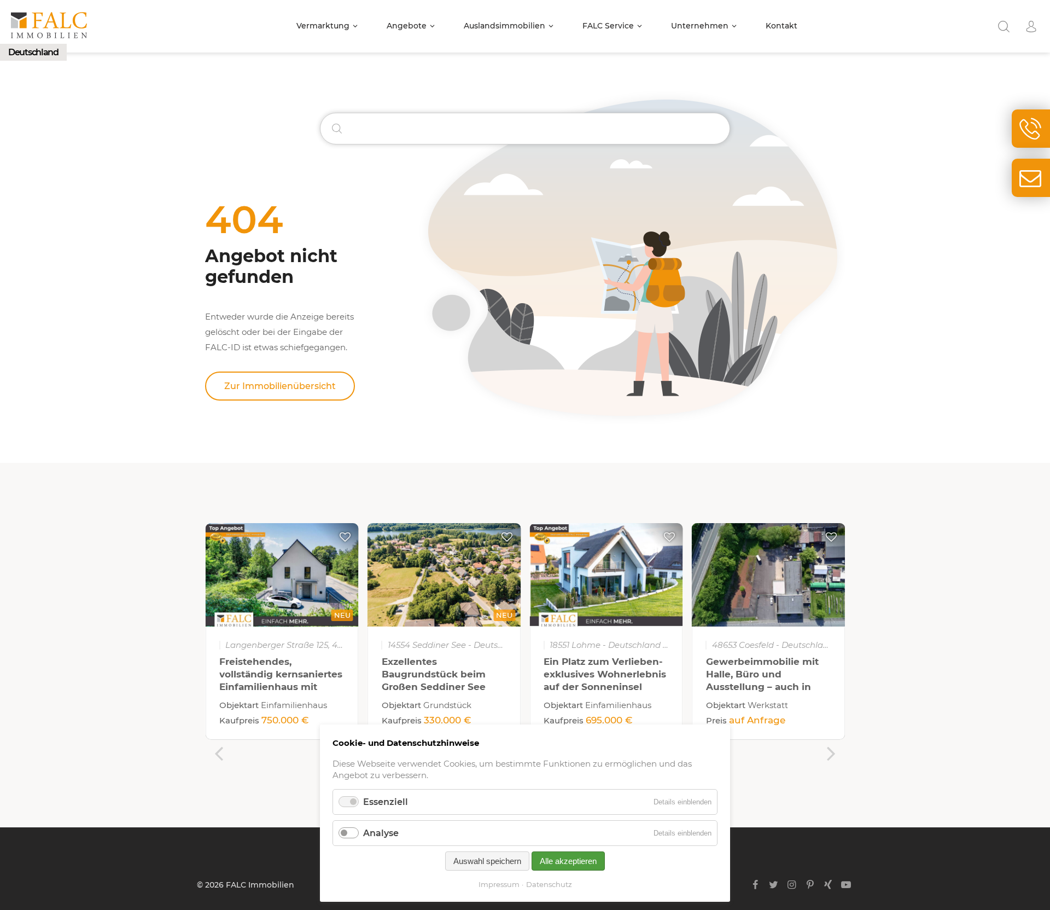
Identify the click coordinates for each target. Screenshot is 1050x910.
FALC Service (608, 26)
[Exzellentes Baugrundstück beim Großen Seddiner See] (444, 575)
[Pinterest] (809, 885)
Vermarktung (322, 26)
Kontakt (781, 26)
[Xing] (828, 885)
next (831, 753)
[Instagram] (791, 885)
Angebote (407, 26)
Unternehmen (699, 26)
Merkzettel (345, 536)
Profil (1031, 26)
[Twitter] (773, 885)
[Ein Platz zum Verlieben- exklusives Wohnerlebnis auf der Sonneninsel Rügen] (606, 575)
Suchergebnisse (1003, 26)
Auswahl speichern (487, 861)
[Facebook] (755, 885)
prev (218, 753)
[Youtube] (846, 885)
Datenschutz (549, 884)
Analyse (381, 833)
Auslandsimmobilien (504, 26)
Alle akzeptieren (568, 861)
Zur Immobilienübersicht (280, 386)
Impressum (499, 884)
